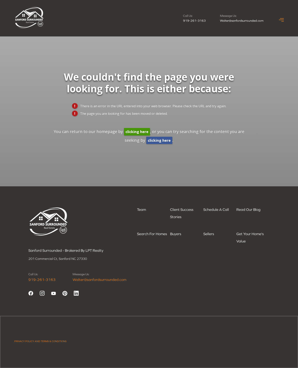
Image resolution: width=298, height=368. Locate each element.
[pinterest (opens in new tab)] (64, 293)
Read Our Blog (248, 209)
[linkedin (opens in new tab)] (76, 293)
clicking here (136, 131)
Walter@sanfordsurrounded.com (242, 20)
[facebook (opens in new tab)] (30, 293)
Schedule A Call (216, 209)
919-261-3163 (194, 20)
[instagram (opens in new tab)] (42, 293)
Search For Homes (152, 234)
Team (141, 209)
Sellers (208, 234)
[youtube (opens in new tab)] (53, 293)
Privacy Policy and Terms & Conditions (40, 341)
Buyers (175, 234)
